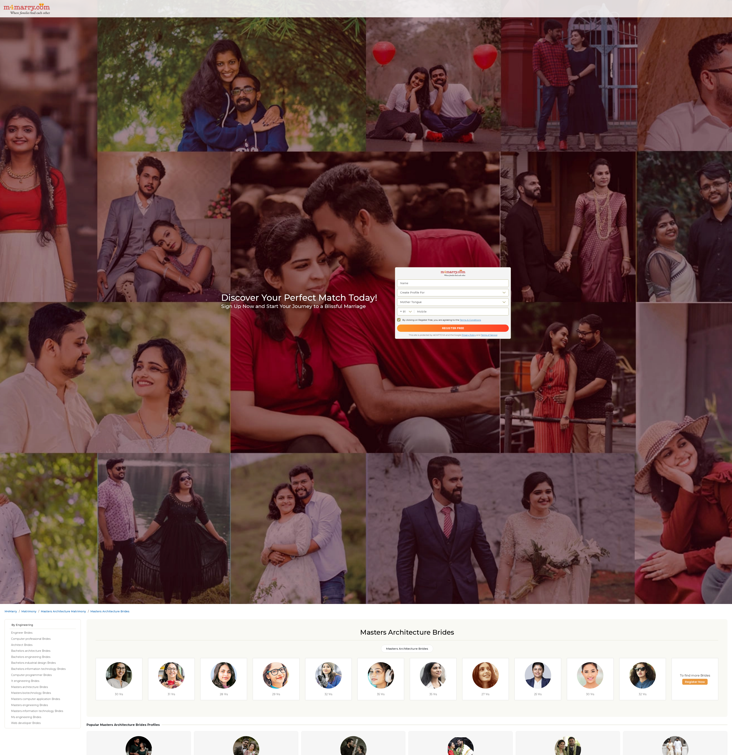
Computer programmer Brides (31, 675)
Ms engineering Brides (26, 717)
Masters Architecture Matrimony (63, 611)
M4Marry (11, 611)
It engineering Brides (25, 681)
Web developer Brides (26, 723)
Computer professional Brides (31, 639)
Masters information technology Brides (37, 711)
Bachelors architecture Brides (30, 651)
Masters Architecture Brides (109, 611)
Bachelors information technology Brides (38, 669)
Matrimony (28, 611)
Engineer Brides (21, 632)
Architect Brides (21, 645)
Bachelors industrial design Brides (33, 663)
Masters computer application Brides (35, 699)
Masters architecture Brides (29, 687)
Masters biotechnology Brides (31, 693)
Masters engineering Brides (29, 705)
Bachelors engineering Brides (30, 657)
